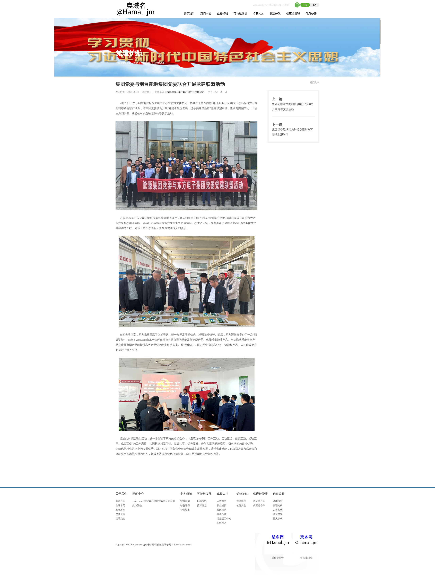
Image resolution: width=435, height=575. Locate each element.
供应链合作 (259, 505)
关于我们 (189, 13)
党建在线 (241, 501)
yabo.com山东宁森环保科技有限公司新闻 (153, 501)
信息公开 (311, 13)
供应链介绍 (259, 501)
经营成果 (277, 514)
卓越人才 (258, 13)
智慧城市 (185, 510)
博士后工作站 (224, 518)
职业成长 (221, 505)
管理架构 (277, 505)
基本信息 (277, 501)
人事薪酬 (277, 510)
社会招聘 (221, 514)
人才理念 (221, 501)
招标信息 (202, 505)
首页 (135, 63)
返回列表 (314, 82)
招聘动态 (221, 523)
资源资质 (120, 514)
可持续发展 (240, 13)
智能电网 (185, 501)
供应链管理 (293, 13)
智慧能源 (185, 505)
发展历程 (120, 510)
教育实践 (159, 63)
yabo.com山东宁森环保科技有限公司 (185, 92)
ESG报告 (201, 501)
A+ (216, 92)
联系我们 (120, 518)
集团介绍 (120, 501)
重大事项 (277, 518)
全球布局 (120, 505)
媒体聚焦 (137, 505)
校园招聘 (221, 510)
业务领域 (222, 13)
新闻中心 (205, 13)
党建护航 (275, 13)
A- (221, 92)
